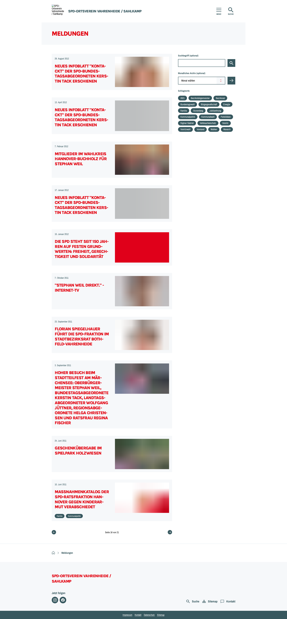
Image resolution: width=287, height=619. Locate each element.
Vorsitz (225, 123)
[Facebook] (63, 600)
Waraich (226, 129)
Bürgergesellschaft (209, 104)
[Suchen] (231, 63)
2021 (182, 98)
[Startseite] (53, 553)
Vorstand (200, 129)
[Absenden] (231, 80)
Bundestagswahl (187, 104)
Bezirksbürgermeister (200, 98)
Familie (183, 110)
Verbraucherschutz (208, 123)
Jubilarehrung (215, 110)
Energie (226, 104)
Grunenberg (198, 110)
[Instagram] (55, 600)
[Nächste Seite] (170, 532)
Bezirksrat (220, 98)
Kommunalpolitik (187, 116)
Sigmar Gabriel (187, 123)
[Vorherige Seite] (54, 532)
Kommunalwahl (208, 116)
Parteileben (226, 116)
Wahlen (214, 129)
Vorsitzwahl (185, 129)
